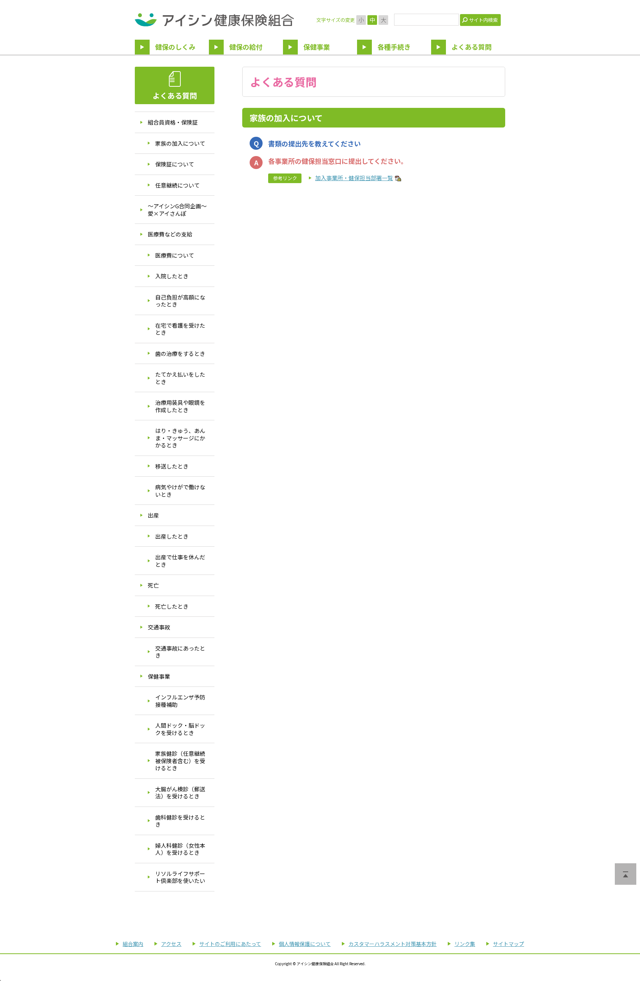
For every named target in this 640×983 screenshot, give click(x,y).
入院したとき (172, 276)
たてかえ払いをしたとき (180, 377)
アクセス (171, 943)
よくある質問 (471, 47)
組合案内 (133, 943)
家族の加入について (180, 143)
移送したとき (172, 466)
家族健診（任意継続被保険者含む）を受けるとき (180, 760)
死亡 (153, 585)
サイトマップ (508, 943)
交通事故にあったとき (180, 651)
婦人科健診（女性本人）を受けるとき (180, 849)
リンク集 (464, 943)
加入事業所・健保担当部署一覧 (354, 178)
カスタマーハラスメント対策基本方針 (393, 943)
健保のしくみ (175, 47)
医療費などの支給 (170, 234)
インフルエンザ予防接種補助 (180, 700)
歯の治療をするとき (180, 353)
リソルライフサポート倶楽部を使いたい (180, 877)
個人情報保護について (305, 943)
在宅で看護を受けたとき (180, 329)
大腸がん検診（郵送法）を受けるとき (180, 792)
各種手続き (394, 47)
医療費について (174, 255)
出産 (153, 515)
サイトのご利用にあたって (230, 943)
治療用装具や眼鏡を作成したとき (180, 406)
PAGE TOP (625, 874)
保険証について (174, 164)
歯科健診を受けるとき (180, 820)
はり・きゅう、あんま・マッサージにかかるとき (180, 438)
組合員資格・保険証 (173, 122)
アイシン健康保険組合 (214, 19)
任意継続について (177, 185)
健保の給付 (246, 47)
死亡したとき (172, 606)
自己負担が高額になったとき (180, 300)
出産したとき (172, 536)
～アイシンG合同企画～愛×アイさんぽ (177, 209)
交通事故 (159, 627)
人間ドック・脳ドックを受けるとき (180, 729)
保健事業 (316, 47)
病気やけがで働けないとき (180, 490)
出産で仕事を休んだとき (180, 560)
